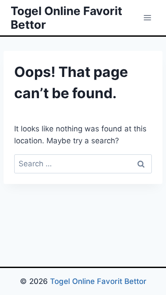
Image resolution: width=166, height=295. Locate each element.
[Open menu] (147, 17)
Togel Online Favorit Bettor (98, 281)
